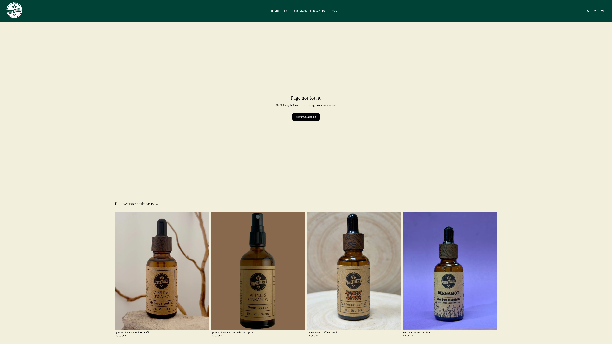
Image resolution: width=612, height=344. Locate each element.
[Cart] (602, 10)
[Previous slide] (119, 270)
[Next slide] (204, 270)
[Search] (588, 10)
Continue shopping (306, 116)
